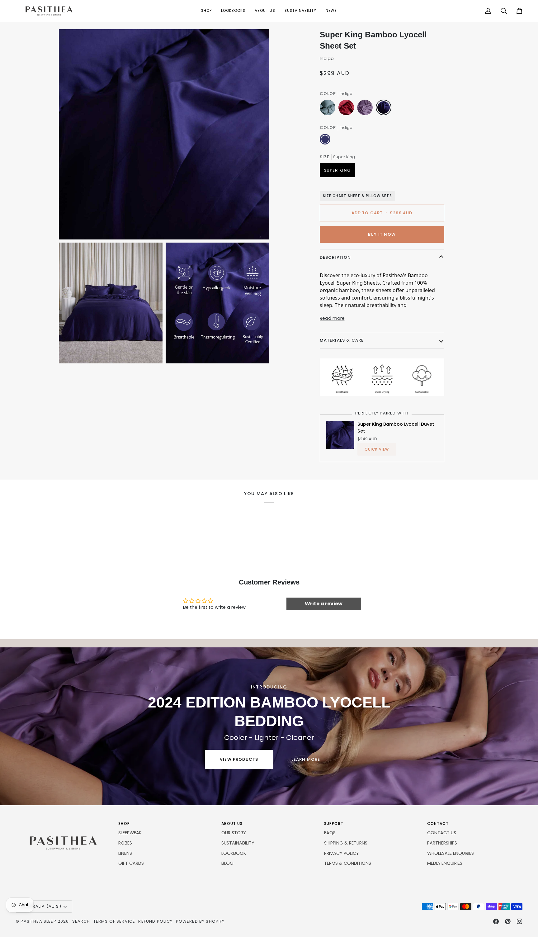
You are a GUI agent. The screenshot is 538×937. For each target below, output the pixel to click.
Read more (332, 318)
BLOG (227, 863)
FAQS (330, 833)
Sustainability (237, 843)
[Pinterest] (508, 921)
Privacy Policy (341, 853)
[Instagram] (519, 921)
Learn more (305, 759)
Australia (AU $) (41, 906)
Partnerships (442, 843)
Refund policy (155, 921)
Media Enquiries (444, 863)
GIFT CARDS (131, 863)
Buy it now (382, 234)
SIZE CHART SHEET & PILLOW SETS (357, 195)
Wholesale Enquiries (450, 853)
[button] (206, 11)
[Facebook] (496, 921)
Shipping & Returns (345, 843)
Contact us (441, 833)
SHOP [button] (124, 823)
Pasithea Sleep (38, 921)
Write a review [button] (323, 603)
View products (239, 759)
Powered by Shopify (200, 921)
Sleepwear (130, 833)
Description (335, 257)
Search (81, 921)
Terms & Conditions (347, 863)
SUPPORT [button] (333, 823)
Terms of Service (114, 921)
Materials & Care (342, 340)
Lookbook (233, 853)
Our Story (233, 833)
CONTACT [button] (438, 823)
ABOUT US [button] (232, 823)
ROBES (125, 843)
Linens (125, 853)
